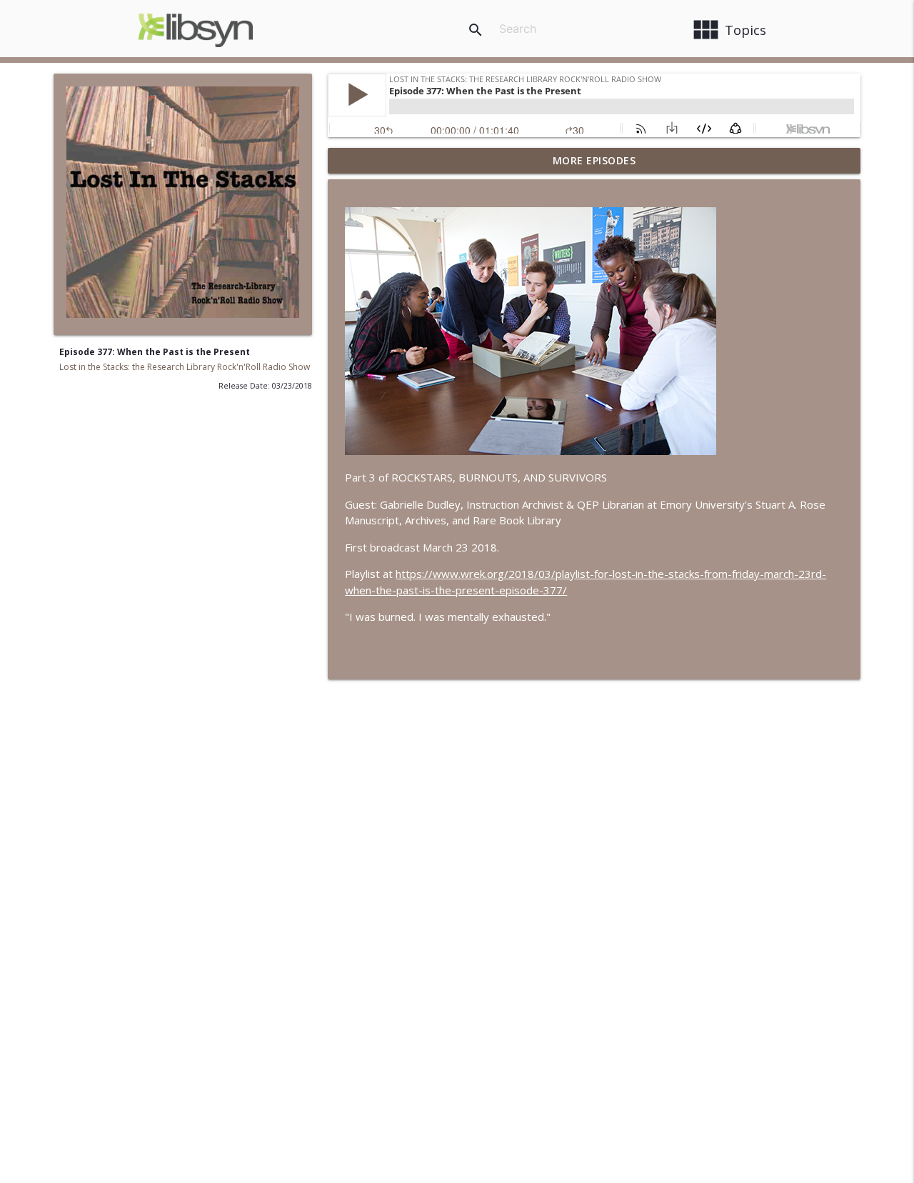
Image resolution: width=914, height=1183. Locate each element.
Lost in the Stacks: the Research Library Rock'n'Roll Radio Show (184, 367)
